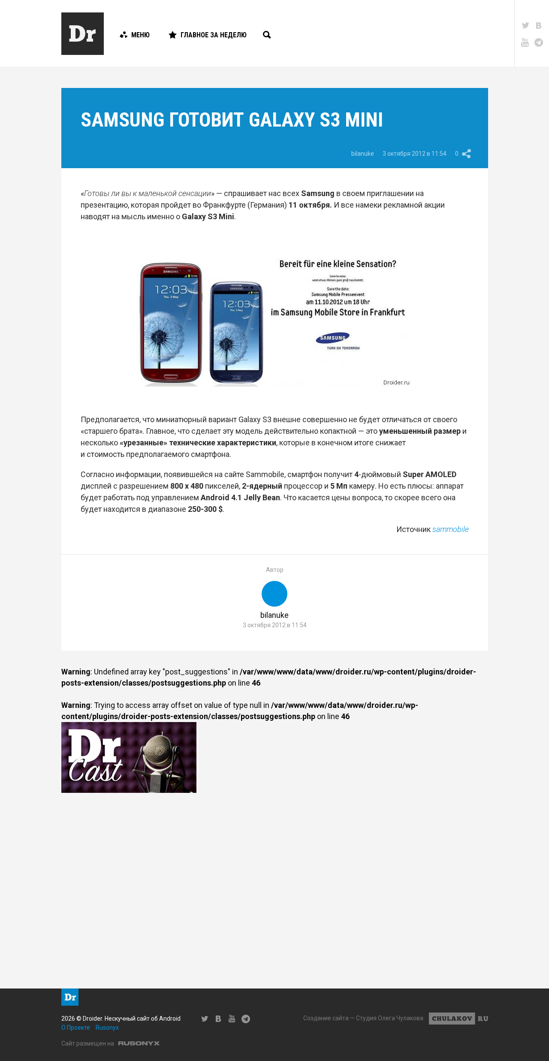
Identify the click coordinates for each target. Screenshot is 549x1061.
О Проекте (75, 1027)
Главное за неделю (214, 35)
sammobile (450, 529)
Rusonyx (107, 1027)
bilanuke (362, 153)
